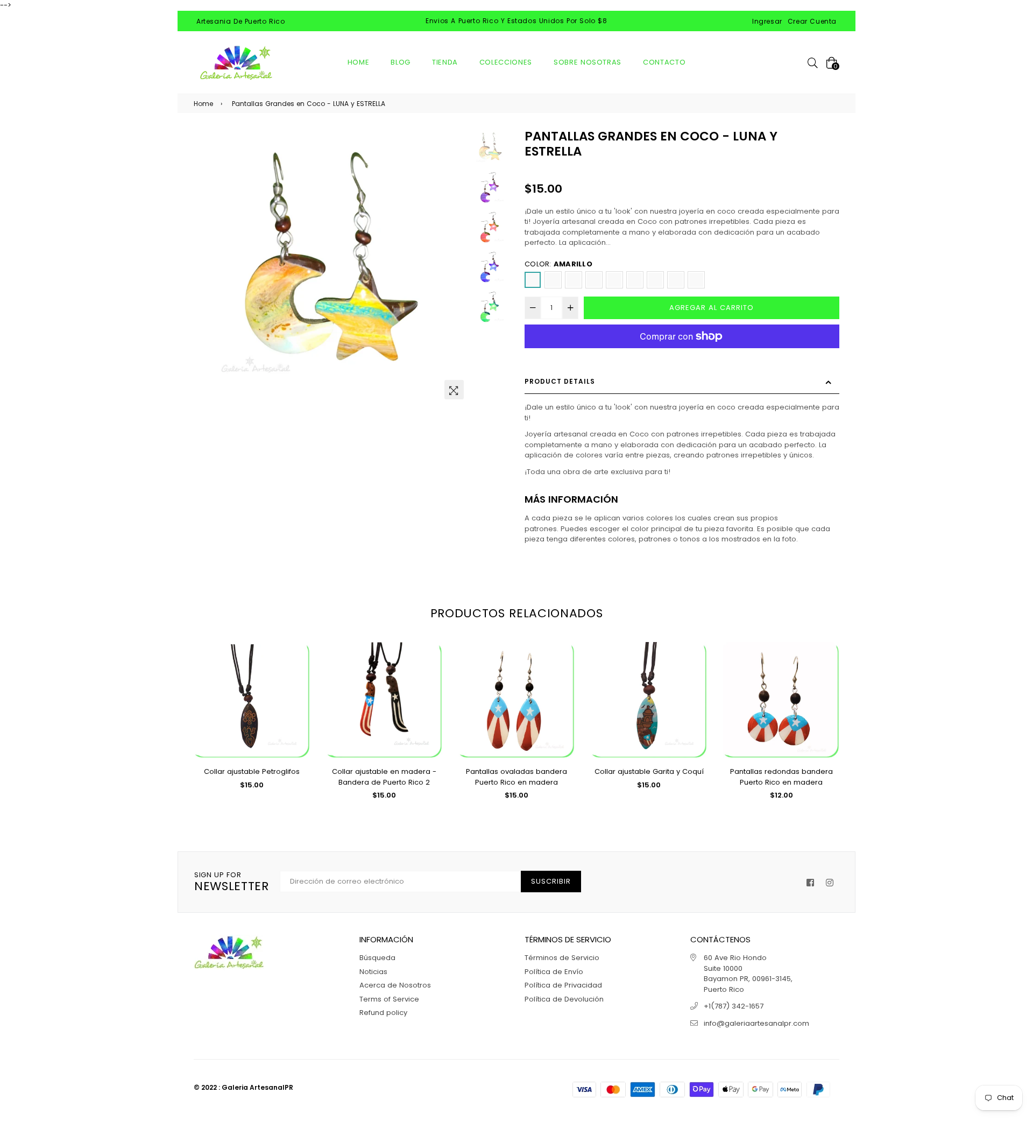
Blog (401, 62)
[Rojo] (635, 280)
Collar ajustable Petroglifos (252, 771)
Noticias (373, 972)
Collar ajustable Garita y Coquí (649, 771)
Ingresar (767, 21)
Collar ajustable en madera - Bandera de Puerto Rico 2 (384, 776)
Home (359, 62)
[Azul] (573, 280)
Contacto (664, 62)
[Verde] (655, 280)
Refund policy (383, 1012)
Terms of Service (389, 999)
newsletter (231, 882)
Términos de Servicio (562, 958)
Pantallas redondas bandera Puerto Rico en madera (781, 776)
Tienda (445, 62)
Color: (558, 264)
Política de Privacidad (563, 985)
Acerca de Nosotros (395, 985)
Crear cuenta (812, 21)
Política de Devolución (564, 999)
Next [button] (456, 267)
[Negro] (696, 280)
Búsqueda (377, 958)
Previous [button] (207, 267)
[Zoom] (454, 389)
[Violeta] (676, 280)
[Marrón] (594, 280)
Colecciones (505, 62)
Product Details (560, 381)
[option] (331, 267)
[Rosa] (614, 280)
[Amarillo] (533, 280)
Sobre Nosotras (587, 62)
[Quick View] (297, 667)
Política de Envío (554, 972)
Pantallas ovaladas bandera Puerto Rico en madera (516, 776)
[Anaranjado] (553, 280)
